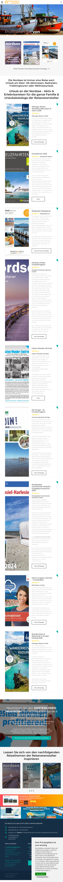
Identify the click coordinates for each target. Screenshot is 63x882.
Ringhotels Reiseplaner (41, 211)
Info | (38, 199)
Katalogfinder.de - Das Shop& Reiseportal (20, 827)
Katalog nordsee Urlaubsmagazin (38, 264)
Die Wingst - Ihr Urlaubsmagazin (38, 411)
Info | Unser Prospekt (41, 251)
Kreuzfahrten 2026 (39, 154)
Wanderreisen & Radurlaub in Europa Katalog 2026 (40, 636)
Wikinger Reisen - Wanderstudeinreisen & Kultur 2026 (41, 109)
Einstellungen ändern (42, 877)
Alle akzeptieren (40, 874)
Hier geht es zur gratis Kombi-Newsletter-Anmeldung (31, 738)
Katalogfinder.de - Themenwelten (18, 830)
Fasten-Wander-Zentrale (42, 348)
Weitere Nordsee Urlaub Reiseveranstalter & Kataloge (30, 69)
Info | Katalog (39, 142)
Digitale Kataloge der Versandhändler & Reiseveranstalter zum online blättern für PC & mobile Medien (13, 852)
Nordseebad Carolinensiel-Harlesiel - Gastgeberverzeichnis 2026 (41, 487)
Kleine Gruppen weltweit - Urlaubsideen (42, 579)
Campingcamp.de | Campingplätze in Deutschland (13, 837)
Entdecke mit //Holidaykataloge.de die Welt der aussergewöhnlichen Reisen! (33, 832)
